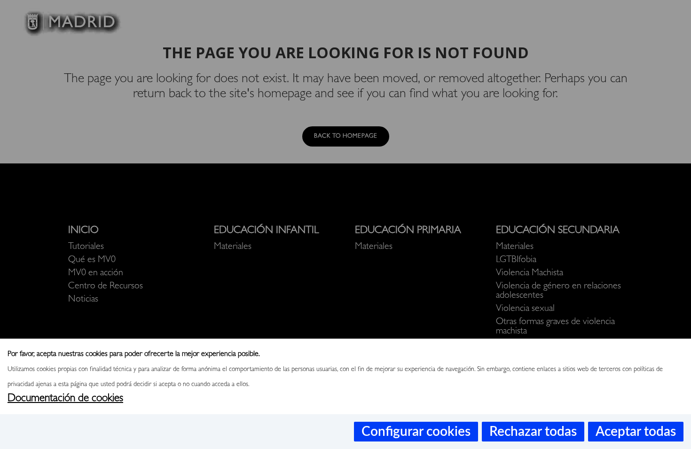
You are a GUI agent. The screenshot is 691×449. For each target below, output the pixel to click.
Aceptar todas (636, 431)
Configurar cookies (416, 431)
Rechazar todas (533, 431)
